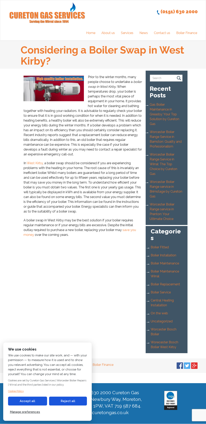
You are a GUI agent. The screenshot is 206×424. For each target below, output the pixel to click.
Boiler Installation (163, 255)
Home (90, 33)
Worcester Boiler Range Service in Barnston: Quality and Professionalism (166, 139)
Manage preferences (25, 412)
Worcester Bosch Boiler (163, 331)
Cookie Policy (16, 391)
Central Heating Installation (162, 302)
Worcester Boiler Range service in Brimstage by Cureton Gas (166, 189)
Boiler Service (161, 292)
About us (108, 33)
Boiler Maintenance (165, 263)
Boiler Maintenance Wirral (165, 273)
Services (127, 33)
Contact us (162, 33)
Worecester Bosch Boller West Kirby (164, 344)
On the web (159, 313)
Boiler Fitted (160, 247)
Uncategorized (162, 321)
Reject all (68, 401)
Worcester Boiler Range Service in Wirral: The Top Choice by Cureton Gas (163, 164)
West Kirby (35, 163)
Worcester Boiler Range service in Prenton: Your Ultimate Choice (162, 211)
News (143, 33)
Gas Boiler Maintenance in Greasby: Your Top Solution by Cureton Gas (164, 114)
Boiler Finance (186, 33)
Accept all (27, 401)
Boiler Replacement (165, 284)
